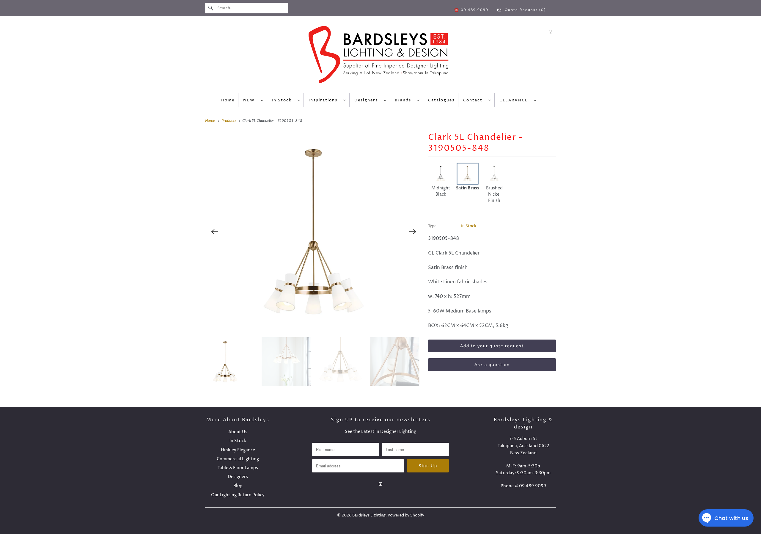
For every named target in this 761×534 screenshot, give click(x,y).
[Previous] (214, 231)
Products (229, 120)
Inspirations (324, 100)
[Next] (412, 231)
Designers (367, 100)
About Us (237, 432)
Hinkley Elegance (238, 450)
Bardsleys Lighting (369, 515)
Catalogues (441, 100)
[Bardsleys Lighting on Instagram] (550, 31)
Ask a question (492, 364)
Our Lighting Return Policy (238, 495)
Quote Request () (524, 10)
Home (228, 100)
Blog (237, 486)
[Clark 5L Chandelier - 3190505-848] (314, 231)
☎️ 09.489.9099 (471, 10)
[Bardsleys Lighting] (380, 56)
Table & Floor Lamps (238, 468)
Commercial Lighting (238, 459)
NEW (250, 100)
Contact (474, 100)
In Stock (283, 100)
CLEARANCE (515, 100)
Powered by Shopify (406, 515)
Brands (404, 100)
